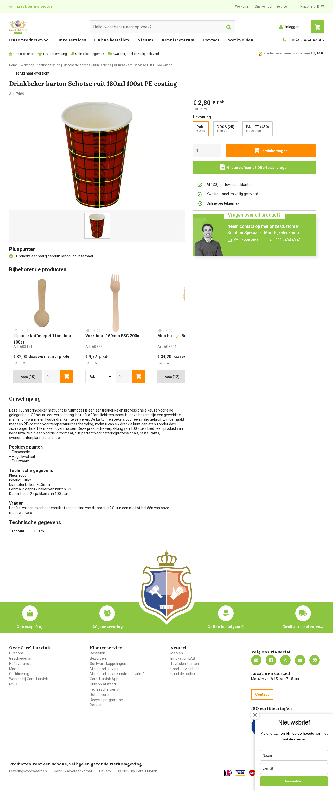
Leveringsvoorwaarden (28, 771)
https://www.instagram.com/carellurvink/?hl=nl (285, 660)
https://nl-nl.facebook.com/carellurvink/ (271, 660)
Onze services (71, 39)
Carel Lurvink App (104, 679)
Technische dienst (104, 689)
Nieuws (145, 39)
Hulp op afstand (103, 684)
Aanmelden (294, 781)
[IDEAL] (228, 773)
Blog (314, 660)
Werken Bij (243, 6)
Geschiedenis (20, 658)
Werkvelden (240, 39)
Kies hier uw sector (34, 6)
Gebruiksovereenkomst (73, 771)
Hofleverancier (21, 663)
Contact (211, 39)
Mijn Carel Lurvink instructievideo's (117, 674)
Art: (23, 347)
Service (281, 6)
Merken (176, 653)
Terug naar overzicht (32, 73)
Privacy (105, 771)
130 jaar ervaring (55, 54)
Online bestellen (111, 39)
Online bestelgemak (89, 54)
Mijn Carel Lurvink (104, 669)
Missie (14, 669)
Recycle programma (106, 700)
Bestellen (97, 653)
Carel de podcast (184, 674)
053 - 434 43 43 (308, 39)
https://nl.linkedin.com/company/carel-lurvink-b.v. (256, 660)
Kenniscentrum (178, 39)
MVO (13, 684)
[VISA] (240, 773)
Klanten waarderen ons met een (287, 53)
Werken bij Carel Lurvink (28, 679)
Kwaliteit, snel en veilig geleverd (136, 54)
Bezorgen (98, 658)
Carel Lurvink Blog (185, 669)
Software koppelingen (108, 663)
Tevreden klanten (184, 663)
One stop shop (23, 54)
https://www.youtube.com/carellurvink (300, 660)
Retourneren (100, 694)
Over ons (16, 653)
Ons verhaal (263, 6)
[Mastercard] (254, 773)
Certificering (19, 674)
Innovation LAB (182, 658)
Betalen (96, 705)
